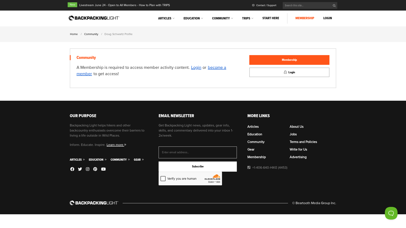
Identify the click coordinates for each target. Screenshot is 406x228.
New (72, 4)
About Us (296, 127)
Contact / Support (266, 5)
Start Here (270, 18)
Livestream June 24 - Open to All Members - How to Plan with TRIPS (124, 5)
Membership (304, 18)
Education (192, 18)
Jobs (293, 134)
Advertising (298, 157)
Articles (164, 18)
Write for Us (298, 149)
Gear (137, 160)
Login (327, 18)
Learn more (115, 145)
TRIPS (246, 18)
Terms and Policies (303, 142)
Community (221, 18)
